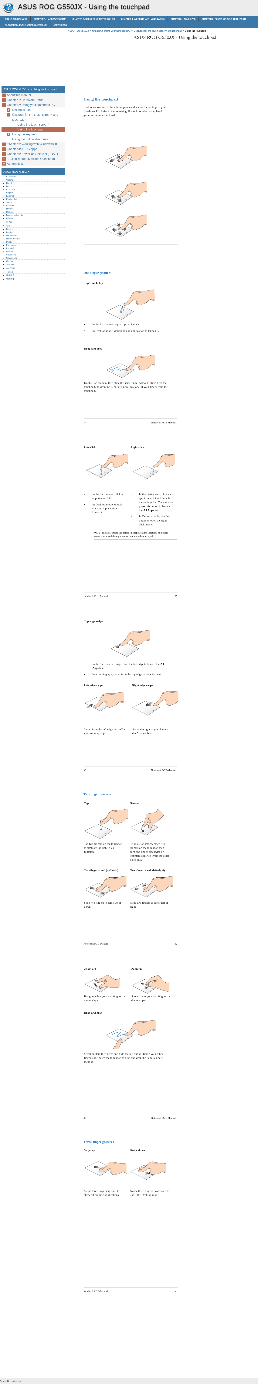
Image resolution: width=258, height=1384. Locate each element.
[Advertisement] (98, 60)
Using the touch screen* (33, 124)
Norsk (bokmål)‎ (13, 239)
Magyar (9, 212)
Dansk (9, 183)
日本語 (9, 222)
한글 (8, 225)
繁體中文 (10, 279)
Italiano (9, 218)
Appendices (60, 25)
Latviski (9, 232)
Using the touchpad (30, 129)
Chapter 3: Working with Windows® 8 (143, 19)
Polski (9, 242)
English (9, 193)
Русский (10, 251)
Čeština (9, 180)
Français (10, 205)
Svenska (10, 264)
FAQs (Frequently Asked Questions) (26, 25)
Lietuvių (9, 229)
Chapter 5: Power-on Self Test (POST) (224, 19)
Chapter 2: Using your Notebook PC (93, 19)
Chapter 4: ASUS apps (183, 19)
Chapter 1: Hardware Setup (50, 19)
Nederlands (11, 235)
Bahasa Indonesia (14, 215)
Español (10, 196)
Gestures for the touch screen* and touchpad (158, 31)
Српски (9, 261)
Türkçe (9, 272)
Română (10, 248)
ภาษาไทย (10, 268)
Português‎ (11, 245)
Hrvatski (10, 209)
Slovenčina (11, 255)
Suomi (9, 202)
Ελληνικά (10, 189)
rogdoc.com (16, 1381)
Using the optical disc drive (30, 139)
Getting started (22, 109)
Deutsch (10, 186)
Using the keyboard (25, 134)
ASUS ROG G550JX (8, 7)
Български (11, 177)
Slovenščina (11, 258)
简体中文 (10, 275)
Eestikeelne (11, 199)
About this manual (16, 19)
